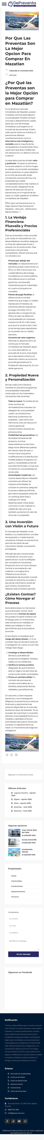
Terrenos (15, 897)
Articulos (12, 75)
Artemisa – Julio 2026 (23, 807)
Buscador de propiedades (21, 1074)
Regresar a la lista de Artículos (20, 775)
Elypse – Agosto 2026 (23, 799)
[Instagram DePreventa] (25, 1121)
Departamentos (18, 891)
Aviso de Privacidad (18, 1091)
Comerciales (16, 881)
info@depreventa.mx (16, 1113)
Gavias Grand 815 (29, 840)
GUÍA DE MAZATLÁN (19, 1081)
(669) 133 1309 (13, 1110)
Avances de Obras (18, 1077)
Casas (13, 876)
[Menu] (4, 4)
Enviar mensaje (23, 954)
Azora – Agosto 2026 (22, 803)
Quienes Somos (17, 1084)
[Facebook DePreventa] (7, 1121)
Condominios (17, 886)
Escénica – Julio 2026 (23, 811)
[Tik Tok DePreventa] (13, 1121)
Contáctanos (16, 1088)
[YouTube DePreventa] (19, 1121)
